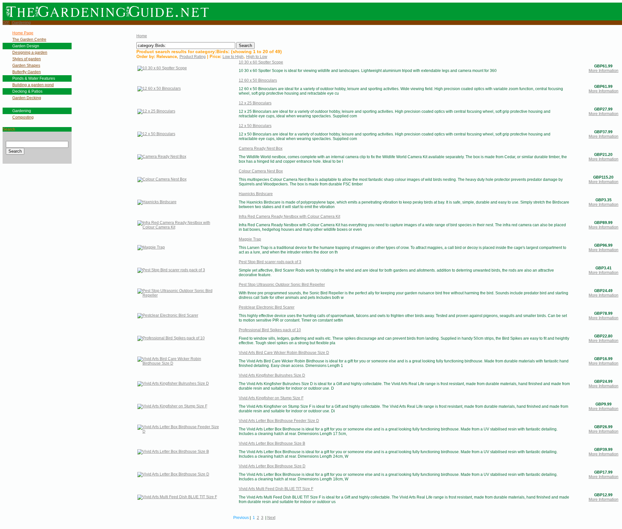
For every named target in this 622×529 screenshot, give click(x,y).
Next (271, 517)
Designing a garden (29, 52)
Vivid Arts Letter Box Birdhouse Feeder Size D (279, 420)
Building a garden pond (33, 85)
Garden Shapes (26, 65)
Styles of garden (26, 59)
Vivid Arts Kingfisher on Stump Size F (271, 398)
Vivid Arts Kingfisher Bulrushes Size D (272, 375)
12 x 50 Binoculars (255, 125)
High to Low (256, 56)
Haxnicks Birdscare (256, 194)
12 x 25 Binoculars (255, 103)
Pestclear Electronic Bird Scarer (266, 307)
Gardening (21, 22)
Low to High (233, 56)
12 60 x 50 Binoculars (258, 80)
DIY (6, 22)
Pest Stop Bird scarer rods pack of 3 (270, 262)
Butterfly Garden (26, 72)
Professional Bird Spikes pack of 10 (270, 330)
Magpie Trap (250, 239)
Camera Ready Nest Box (260, 148)
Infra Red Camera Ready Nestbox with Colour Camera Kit (289, 216)
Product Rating (192, 56)
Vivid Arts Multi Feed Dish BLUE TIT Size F (276, 489)
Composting (23, 117)
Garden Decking (26, 98)
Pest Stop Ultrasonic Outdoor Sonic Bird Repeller (282, 284)
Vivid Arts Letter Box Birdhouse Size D (272, 466)
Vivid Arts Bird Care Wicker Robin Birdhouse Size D (284, 352)
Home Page (22, 33)
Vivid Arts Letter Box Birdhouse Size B (272, 443)
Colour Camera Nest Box (261, 171)
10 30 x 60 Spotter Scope (261, 62)
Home (141, 36)
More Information (603, 70)
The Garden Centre (29, 39)
